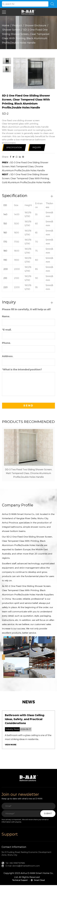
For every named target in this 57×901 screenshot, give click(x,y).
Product (17, 25)
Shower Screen (11, 29)
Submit (48, 813)
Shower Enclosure (35, 25)
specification (14, 147)
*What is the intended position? (22, 369)
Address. (7, 356)
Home (5, 25)
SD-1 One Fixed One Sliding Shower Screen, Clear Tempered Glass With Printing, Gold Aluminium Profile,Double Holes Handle (26, 178)
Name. (6, 316)
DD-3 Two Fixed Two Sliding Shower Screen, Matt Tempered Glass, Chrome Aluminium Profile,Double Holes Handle (28, 473)
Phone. (6, 343)
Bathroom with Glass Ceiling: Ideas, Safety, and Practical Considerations (25, 719)
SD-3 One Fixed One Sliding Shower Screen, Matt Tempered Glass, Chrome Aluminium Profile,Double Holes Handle (25, 166)
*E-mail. (7, 330)
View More (10, 744)
